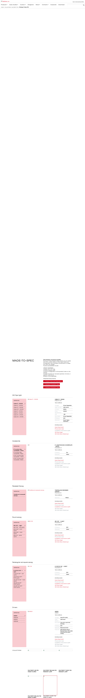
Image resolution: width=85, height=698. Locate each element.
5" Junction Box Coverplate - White (18, 450)
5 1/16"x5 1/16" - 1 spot (18, 571)
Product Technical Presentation (53, 381)
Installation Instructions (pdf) (62, 506)
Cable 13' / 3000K (18, 407)
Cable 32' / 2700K (18, 416)
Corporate (53, 4)
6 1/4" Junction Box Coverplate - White (19, 456)
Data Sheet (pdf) (59, 427)
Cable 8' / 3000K (18, 405)
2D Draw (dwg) (58, 432)
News (37, 4)
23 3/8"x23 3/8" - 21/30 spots (18, 586)
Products (3, 4)
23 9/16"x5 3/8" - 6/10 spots (18, 577)
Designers (31, 4)
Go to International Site (78, 1)
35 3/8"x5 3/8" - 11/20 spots (19, 580)
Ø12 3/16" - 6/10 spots (18, 530)
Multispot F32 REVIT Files (52, 384)
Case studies (13, 4)
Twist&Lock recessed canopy (19, 495)
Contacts (44, 4)
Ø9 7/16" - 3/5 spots (19, 527)
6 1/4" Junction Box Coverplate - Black (19, 459)
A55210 (16, 619)
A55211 (15, 615)
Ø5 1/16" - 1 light (18, 525)
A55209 (16, 617)
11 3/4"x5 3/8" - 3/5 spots (19, 574)
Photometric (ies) (59, 429)
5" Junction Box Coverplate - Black (18, 453)
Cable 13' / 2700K (18, 414)
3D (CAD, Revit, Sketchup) (62, 434)
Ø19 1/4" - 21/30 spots (18, 536)
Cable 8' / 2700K (18, 413)
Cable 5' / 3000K (18, 403)
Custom (22, 4)
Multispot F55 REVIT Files (52, 387)
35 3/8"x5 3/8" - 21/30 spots (18, 583)
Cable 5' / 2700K (18, 411)
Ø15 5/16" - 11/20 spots (18, 533)
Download (61, 4)
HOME (2, 7)
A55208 (16, 621)
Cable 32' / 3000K (19, 409)
